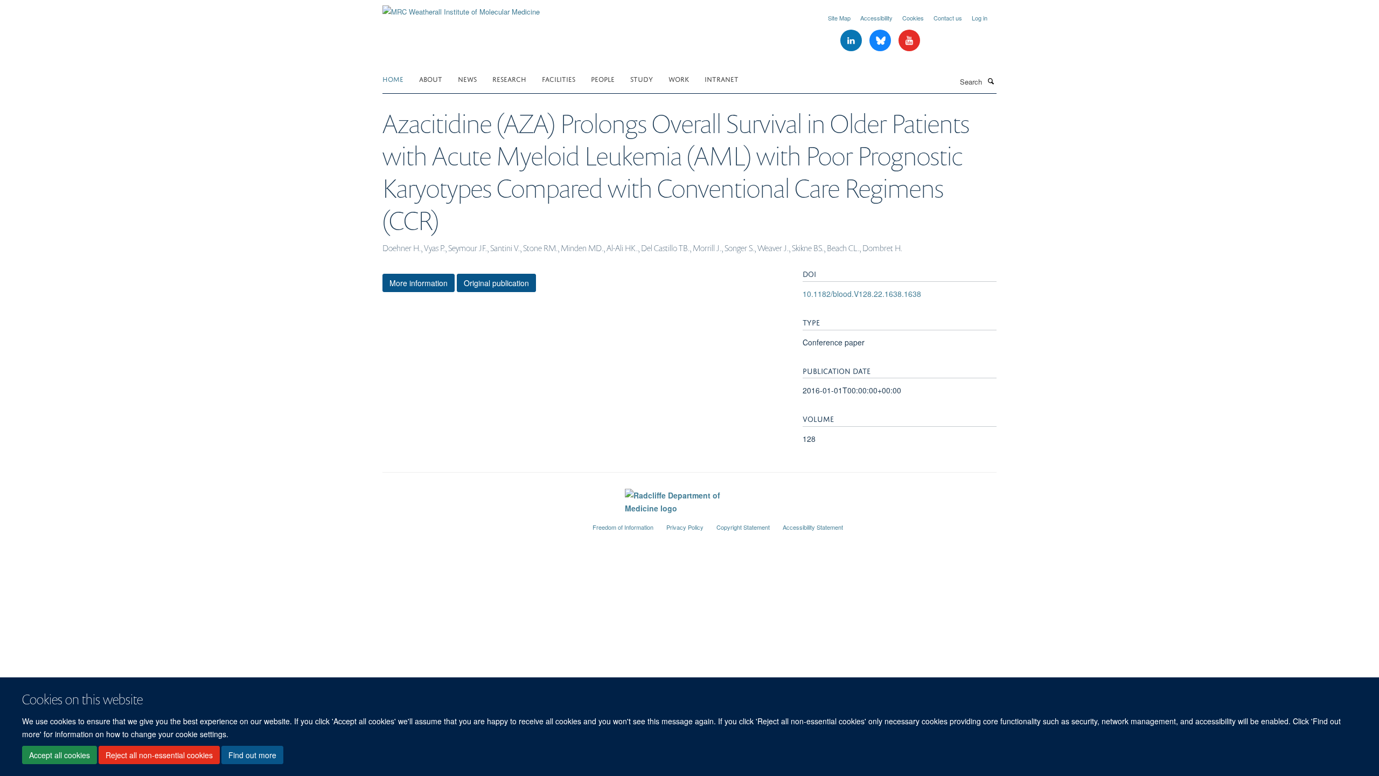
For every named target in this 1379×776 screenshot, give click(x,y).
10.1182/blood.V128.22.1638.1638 (862, 293)
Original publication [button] (496, 283)
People (603, 78)
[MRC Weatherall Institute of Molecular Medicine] (461, 8)
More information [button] (418, 283)
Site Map (839, 17)
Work (678, 78)
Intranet (722, 78)
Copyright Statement (743, 527)
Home (392, 78)
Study (641, 78)
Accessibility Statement (813, 527)
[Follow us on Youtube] (909, 41)
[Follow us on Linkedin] (852, 41)
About (430, 78)
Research (509, 78)
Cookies (913, 17)
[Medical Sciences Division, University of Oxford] (479, 522)
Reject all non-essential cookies (159, 755)
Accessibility (876, 17)
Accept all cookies (59, 755)
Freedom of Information (623, 527)
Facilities (558, 78)
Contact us (948, 17)
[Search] (991, 81)
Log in (979, 17)
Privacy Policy (685, 527)
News (467, 78)
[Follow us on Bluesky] (881, 41)
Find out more (252, 755)
